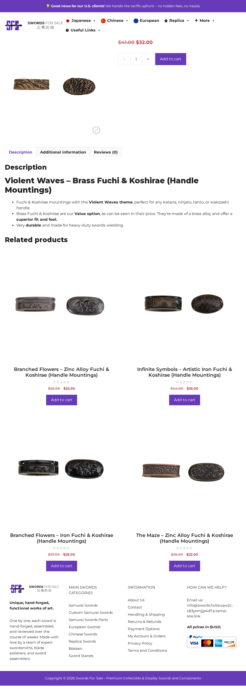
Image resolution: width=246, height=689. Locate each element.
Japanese (81, 20)
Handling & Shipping (146, 614)
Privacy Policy (140, 643)
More (205, 20)
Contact (135, 607)
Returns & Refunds (144, 621)
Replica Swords (82, 641)
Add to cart (170, 59)
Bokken (75, 648)
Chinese (115, 20)
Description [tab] (20, 152)
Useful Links (83, 30)
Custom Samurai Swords (91, 612)
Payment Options (144, 629)
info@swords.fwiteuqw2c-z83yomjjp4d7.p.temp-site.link (210, 610)
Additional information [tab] (63, 152)
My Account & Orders (147, 636)
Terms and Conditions (147, 650)
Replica (176, 20)
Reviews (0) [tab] (106, 152)
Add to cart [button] (61, 400)
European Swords (84, 627)
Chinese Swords (83, 634)
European (149, 20)
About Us (136, 600)
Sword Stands (81, 655)
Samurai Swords (83, 605)
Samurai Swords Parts (88, 619)
